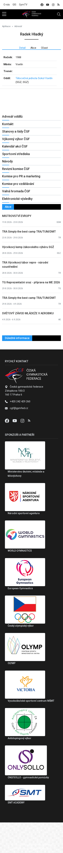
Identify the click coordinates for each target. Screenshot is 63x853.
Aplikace (6, 26)
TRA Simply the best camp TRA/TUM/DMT (29, 231)
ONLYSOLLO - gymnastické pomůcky (28, 777)
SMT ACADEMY (16, 802)
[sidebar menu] (4, 14)
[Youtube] (15, 420)
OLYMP (11, 663)
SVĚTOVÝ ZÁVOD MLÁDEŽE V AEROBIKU (28, 313)
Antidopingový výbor (19, 738)
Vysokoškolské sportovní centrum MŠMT (31, 700)
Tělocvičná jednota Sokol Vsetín (34, 78)
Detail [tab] (22, 47)
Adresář (18, 26)
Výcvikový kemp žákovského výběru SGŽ (28, 247)
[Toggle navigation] (59, 14)
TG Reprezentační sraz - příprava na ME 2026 (31, 282)
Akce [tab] (33, 47)
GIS (14, 4)
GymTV (23, 4)
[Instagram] (22, 420)
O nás (7, 4)
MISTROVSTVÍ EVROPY (16, 216)
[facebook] (42, 4)
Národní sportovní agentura (24, 513)
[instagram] (53, 4)
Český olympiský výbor (21, 625)
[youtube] (47, 4)
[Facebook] (7, 420)
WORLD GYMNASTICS (20, 550)
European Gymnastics (20, 588)
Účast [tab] (44, 47)
